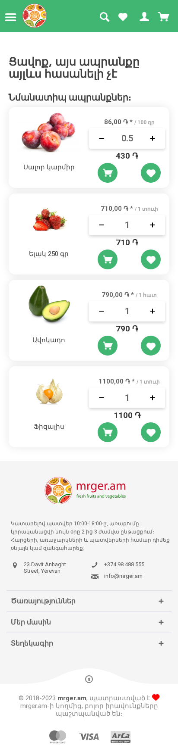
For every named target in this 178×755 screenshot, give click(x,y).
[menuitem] (12, 17)
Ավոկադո (48, 340)
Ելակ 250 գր (49, 254)
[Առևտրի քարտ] (164, 17)
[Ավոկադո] (49, 305)
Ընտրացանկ (12, 17)
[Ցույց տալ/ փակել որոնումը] (104, 17)
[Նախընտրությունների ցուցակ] (122, 17)
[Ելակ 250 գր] (49, 219)
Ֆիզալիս (49, 427)
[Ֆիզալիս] (49, 392)
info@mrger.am (123, 576)
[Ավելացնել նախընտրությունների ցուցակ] (151, 173)
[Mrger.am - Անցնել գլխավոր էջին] (35, 15)
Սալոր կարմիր (49, 167)
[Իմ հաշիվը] (143, 17)
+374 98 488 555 (124, 565)
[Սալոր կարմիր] (49, 133)
